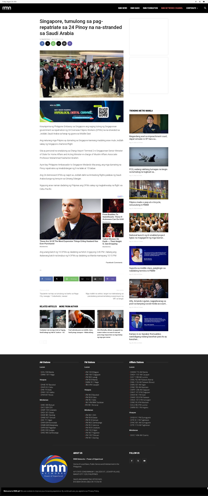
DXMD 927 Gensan (48, 417)
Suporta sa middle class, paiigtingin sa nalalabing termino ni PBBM (147, 269)
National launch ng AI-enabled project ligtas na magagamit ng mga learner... (147, 236)
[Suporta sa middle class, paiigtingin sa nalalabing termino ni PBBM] (148, 255)
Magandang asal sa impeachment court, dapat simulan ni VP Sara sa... (148, 137)
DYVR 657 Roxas (47, 395)
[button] (205, 8)
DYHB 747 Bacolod (48, 385)
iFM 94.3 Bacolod (92, 395)
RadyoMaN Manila (45, 39)
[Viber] (69, 43)
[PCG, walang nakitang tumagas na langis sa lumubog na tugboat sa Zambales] (148, 156)
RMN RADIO (135, 8)
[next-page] (45, 342)
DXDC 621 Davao (47, 412)
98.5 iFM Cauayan (92, 385)
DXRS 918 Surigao (48, 430)
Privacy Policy (93, 491)
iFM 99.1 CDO (91, 415)
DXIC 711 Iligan (46, 420)
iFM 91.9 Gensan (92, 420)
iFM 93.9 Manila (92, 380)
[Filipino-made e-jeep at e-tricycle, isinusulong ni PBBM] (148, 189)
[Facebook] (196, 1)
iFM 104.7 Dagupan (93, 374)
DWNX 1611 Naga (47, 374)
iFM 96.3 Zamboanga (94, 422)
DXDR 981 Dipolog (48, 415)
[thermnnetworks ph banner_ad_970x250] (82, 111)
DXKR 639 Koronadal (49, 422)
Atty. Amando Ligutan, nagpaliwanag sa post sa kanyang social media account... (148, 302)
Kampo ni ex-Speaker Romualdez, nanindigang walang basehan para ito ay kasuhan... (148, 337)
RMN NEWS (122, 8)
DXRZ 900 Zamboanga (49, 433)
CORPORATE (191, 8)
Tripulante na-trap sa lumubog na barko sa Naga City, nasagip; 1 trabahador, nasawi (59, 295)
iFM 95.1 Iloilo (91, 400)
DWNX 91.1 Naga (92, 382)
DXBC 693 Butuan (48, 405)
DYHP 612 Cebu (47, 387)
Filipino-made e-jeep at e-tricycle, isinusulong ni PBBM (145, 203)
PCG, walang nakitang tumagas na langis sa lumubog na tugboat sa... (148, 170)
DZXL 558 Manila (47, 372)
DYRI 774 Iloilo (46, 390)
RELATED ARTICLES (48, 306)
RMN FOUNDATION (150, 8)
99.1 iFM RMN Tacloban (95, 402)
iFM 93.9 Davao (91, 417)
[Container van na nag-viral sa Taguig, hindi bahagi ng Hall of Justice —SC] (53, 319)
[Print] (64, 43)
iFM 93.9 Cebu (91, 397)
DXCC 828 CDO (47, 407)
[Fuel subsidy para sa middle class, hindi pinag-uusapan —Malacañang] (81, 319)
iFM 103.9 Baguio (92, 372)
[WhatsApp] (53, 43)
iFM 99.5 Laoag (91, 377)
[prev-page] (41, 342)
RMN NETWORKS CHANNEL (172, 8)
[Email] (58, 43)
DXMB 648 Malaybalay (49, 425)
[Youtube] (204, 1)
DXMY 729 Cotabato (49, 410)
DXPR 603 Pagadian (48, 427)
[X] (200, 1)
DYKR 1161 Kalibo (47, 392)
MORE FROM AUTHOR (68, 306)
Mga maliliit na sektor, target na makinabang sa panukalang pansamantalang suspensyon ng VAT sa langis (105, 296)
